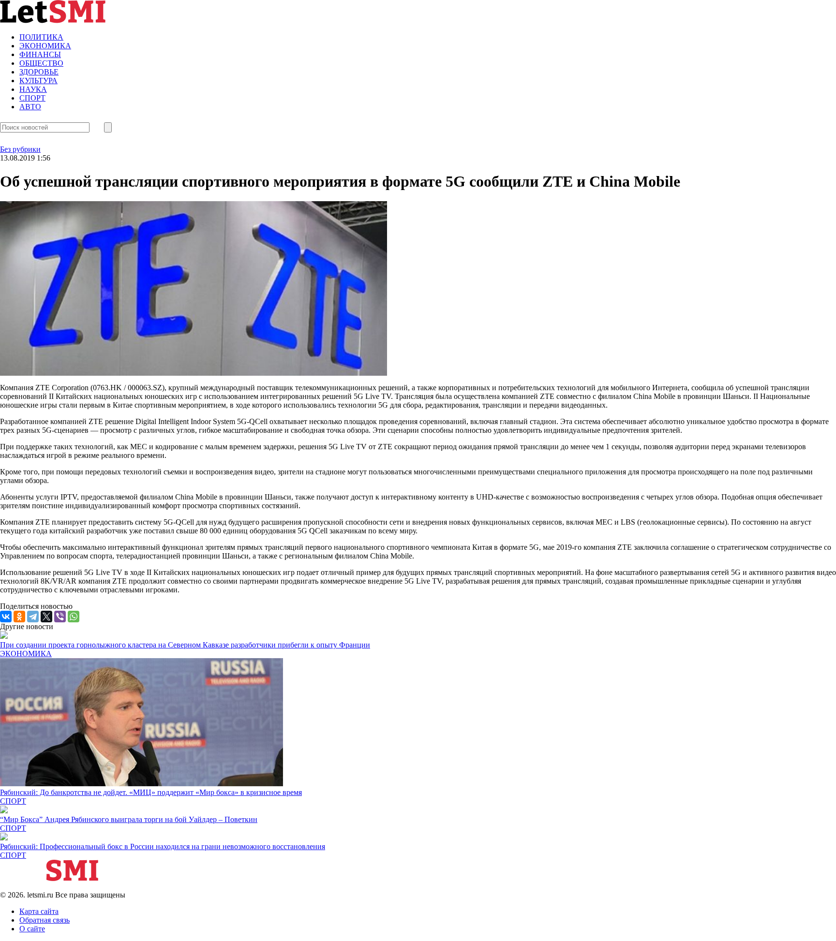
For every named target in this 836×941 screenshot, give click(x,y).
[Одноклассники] (19, 616)
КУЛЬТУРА (38, 80)
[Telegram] (33, 616)
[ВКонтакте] (6, 616)
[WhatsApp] (73, 616)
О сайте (32, 929)
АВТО (30, 107)
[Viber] (60, 616)
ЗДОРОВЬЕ (39, 72)
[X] (46, 616)
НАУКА (33, 89)
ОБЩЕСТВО (41, 63)
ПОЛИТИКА (41, 37)
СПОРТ (32, 98)
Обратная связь (44, 920)
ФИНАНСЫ (40, 54)
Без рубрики (20, 149)
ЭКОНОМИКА (45, 46)
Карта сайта (39, 911)
